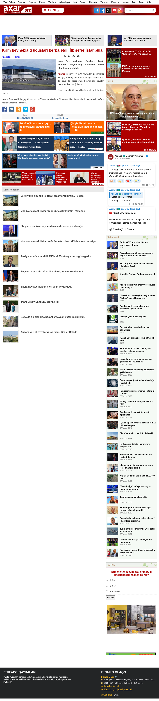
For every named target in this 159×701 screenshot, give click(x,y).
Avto (134, 2)
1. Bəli (113, 580)
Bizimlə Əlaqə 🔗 (109, 677)
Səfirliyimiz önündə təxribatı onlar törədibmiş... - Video (52, 196)
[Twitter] (109, 12)
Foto (141, 2)
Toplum (52, 2)
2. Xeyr (113, 586)
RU (49, 10)
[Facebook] (103, 12)
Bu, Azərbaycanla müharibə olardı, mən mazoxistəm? (51, 271)
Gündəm (22, 2)
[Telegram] (97, 12)
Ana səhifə (6, 57)
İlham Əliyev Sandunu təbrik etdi (39, 301)
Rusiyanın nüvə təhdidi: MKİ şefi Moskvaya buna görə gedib (55, 256)
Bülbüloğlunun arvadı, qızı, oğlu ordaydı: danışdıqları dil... (132, 115)
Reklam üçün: (118, 689)
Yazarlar (104, 2)
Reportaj (93, 2)
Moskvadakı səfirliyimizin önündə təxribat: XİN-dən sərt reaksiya (58, 241)
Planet (42, 2)
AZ (45, 10)
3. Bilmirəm (115, 592)
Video (149, 2)
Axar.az (61, 74)
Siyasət (32, 2)
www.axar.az (106, 695)
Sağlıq (83, 2)
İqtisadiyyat (64, 2)
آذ (58, 10)
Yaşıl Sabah (9, 2)
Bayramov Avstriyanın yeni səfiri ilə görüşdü (46, 286)
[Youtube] (115, 12)
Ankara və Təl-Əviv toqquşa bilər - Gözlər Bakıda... (49, 332)
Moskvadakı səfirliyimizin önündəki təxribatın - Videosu (52, 211)
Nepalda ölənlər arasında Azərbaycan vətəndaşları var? (52, 317)
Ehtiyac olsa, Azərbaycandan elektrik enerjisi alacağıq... (52, 226)
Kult (75, 2)
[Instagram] (120, 12)
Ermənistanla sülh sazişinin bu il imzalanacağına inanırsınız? (131, 573)
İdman (126, 2)
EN (54, 10)
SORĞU (111, 565)
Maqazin (115, 2)
